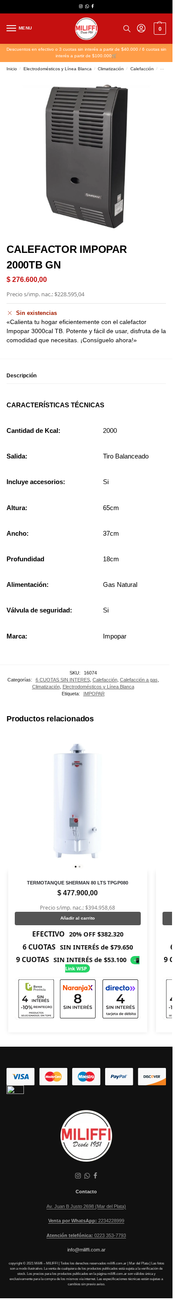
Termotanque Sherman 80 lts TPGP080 (77, 882)
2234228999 (86, 1220)
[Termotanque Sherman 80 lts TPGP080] (77, 802)
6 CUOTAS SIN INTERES (63, 679)
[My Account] (141, 29)
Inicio (12, 68)
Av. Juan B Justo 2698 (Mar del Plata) (86, 1206)
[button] (159, 29)
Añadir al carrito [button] (77, 918)
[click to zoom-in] (86, 156)
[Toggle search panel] (127, 28)
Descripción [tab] (21, 376)
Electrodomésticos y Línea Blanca (57, 68)
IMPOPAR (94, 693)
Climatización (111, 68)
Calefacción (142, 68)
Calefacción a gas (139, 679)
